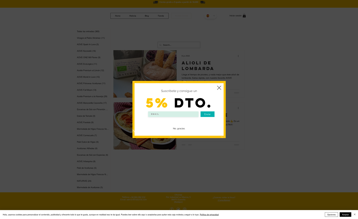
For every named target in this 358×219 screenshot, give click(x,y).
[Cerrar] (354, 214)
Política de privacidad (209, 214)
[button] (219, 88)
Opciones (331, 214)
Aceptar (345, 214)
